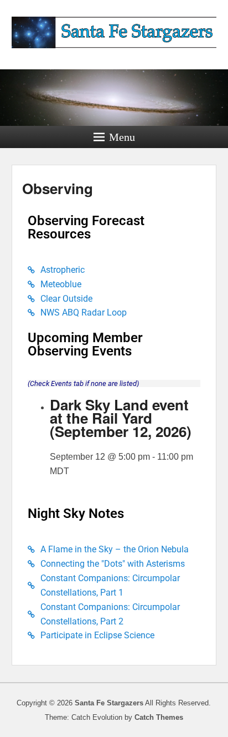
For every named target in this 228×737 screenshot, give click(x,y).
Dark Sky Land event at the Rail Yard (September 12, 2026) (120, 417)
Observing (57, 188)
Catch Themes (158, 717)
